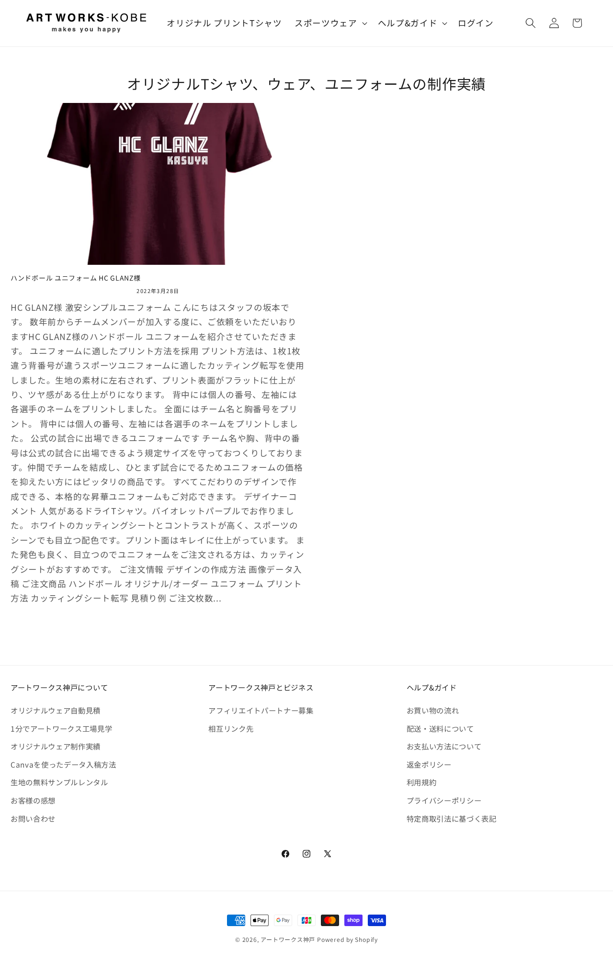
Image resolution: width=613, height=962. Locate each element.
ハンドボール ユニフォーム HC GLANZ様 (76, 278)
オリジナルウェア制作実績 (56, 746)
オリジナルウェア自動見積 (56, 710)
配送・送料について (440, 728)
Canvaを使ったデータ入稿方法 (63, 764)
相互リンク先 (230, 728)
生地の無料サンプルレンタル (59, 782)
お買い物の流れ (433, 710)
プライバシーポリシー (444, 800)
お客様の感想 (33, 800)
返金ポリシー (429, 764)
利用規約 (422, 782)
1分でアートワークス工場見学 (61, 728)
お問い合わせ (33, 818)
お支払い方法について (444, 746)
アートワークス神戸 (288, 939)
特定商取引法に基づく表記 (452, 818)
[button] (330, 23)
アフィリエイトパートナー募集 (260, 710)
